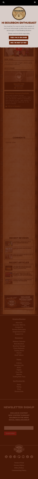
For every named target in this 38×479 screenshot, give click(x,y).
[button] (34, 2)
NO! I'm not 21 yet (19, 43)
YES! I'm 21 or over (18, 37)
